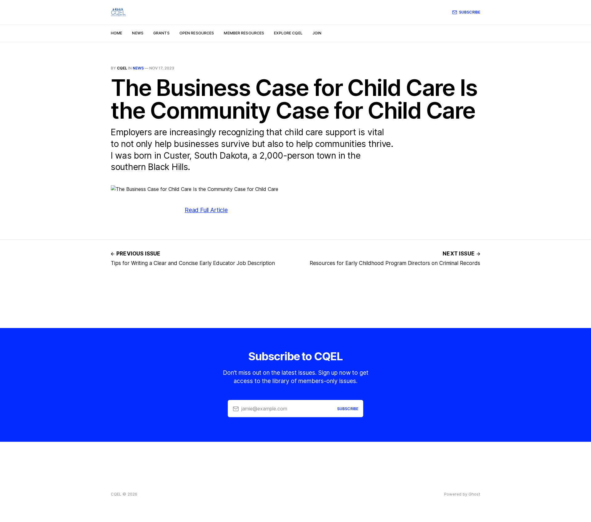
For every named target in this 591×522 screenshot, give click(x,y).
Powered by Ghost (462, 494)
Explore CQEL (288, 33)
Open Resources (196, 33)
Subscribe (469, 12)
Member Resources (244, 33)
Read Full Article (206, 210)
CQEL (122, 68)
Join (316, 33)
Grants (161, 33)
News (137, 33)
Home (116, 33)
